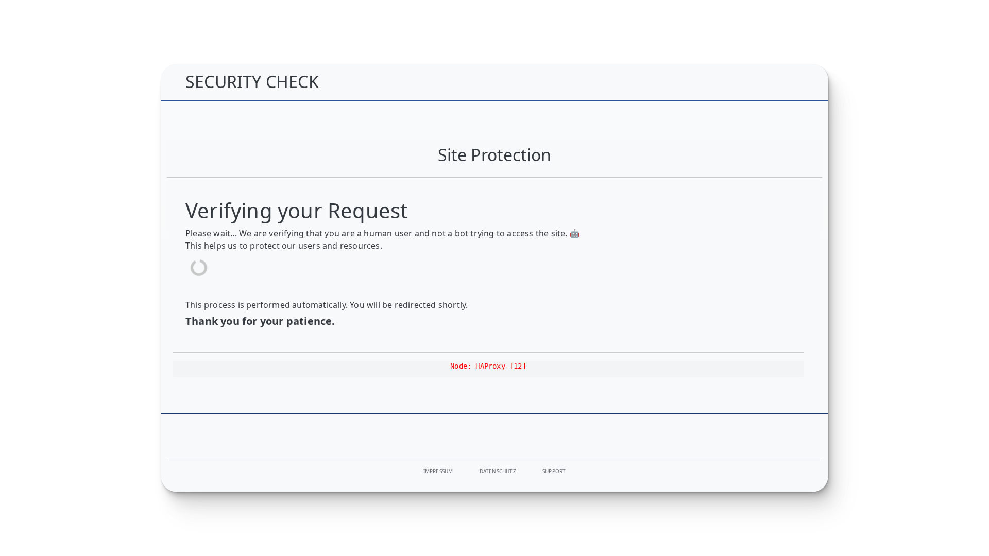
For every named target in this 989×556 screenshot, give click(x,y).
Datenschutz (498, 471)
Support (554, 471)
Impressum (438, 471)
